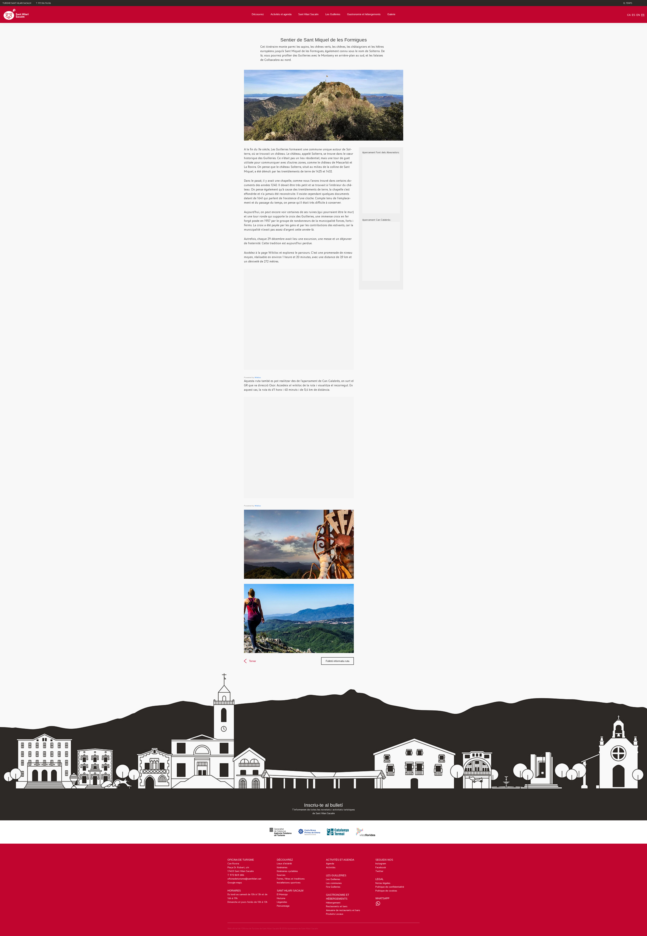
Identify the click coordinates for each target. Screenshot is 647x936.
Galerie (391, 14)
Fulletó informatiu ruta (337, 661)
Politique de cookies (386, 890)
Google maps (234, 882)
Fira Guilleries (333, 887)
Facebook (380, 867)
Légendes (282, 902)
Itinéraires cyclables (287, 871)
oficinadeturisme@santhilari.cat (244, 879)
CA (629, 14)
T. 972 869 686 (235, 875)
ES (633, 14)
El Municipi (282, 894)
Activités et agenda (281, 14)
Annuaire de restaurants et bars (343, 910)
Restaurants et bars (336, 906)
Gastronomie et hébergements (364, 14)
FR (642, 14)
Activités (330, 867)
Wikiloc (258, 377)
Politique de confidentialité (389, 887)
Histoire (281, 898)
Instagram (380, 863)
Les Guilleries (332, 14)
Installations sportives (289, 882)
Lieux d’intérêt (284, 863)
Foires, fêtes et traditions (291, 879)
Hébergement (333, 902)
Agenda (330, 863)
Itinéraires (282, 867)
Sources (281, 875)
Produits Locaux (334, 914)
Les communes (334, 883)
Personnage (283, 906)
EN (638, 14)
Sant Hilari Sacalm (308, 14)
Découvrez (258, 14)
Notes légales (382, 883)
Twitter (379, 871)
